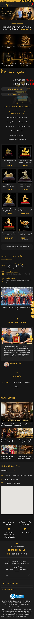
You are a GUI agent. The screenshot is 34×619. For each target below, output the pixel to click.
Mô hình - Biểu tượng (17, 131)
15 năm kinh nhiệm (25, 532)
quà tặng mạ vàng (7, 609)
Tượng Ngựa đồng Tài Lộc (9, 161)
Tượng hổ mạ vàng (20, 616)
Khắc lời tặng (10, 278)
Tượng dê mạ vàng (20, 611)
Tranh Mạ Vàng (9, 126)
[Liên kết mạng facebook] (32, 309)
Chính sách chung (8, 590)
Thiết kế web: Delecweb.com (17, 606)
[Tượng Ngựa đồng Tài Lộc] (9, 152)
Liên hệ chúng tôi (14, 94)
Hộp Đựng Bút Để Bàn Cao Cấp (17, 139)
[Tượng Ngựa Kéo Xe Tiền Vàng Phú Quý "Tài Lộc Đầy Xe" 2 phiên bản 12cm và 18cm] (9, 176)
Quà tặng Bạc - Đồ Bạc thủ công (17, 117)
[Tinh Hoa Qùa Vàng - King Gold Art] (11, 5)
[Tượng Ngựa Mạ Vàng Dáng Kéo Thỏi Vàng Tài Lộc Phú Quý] (9, 200)
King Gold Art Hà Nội (11, 479)
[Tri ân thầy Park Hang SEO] (17, 19)
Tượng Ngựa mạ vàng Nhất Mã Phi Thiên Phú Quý (25, 210)
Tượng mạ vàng (23, 122)
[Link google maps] (32, 1)
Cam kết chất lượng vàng (14, 264)
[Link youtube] (27, 1)
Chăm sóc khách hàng (10, 583)
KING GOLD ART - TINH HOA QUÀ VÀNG (18, 475)
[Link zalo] (24, 1)
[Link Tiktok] (29, 1)
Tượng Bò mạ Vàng (24, 126)
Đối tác (17, 387)
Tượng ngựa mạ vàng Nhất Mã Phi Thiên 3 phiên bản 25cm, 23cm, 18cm (8, 234)
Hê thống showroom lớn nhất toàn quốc (9, 535)
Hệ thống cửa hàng (19, 554)
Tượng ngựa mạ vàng (8, 611)
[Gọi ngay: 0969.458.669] (32, 305)
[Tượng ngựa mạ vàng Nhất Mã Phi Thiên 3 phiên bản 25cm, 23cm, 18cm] (9, 224)
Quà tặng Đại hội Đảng (17, 135)
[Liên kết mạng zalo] (32, 312)
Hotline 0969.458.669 (14, 89)
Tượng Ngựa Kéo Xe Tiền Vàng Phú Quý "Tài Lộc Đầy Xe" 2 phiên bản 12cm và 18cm (9, 186)
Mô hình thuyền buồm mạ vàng (14, 614)
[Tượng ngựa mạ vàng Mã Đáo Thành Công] (25, 224)
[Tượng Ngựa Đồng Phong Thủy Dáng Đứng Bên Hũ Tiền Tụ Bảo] (25, 176)
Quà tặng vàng (10, 122)
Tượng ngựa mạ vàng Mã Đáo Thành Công (25, 234)
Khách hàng (17, 382)
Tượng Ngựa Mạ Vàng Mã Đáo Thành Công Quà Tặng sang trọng (25, 161)
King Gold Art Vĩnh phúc (12, 483)
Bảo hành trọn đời (12, 272)
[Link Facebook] (21, 1)
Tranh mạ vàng (17, 609)
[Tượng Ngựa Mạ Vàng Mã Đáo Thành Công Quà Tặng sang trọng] (25, 152)
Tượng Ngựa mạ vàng (17, 113)
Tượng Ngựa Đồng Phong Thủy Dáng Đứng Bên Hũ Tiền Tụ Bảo (25, 186)
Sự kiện (27, 382)
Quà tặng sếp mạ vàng (16, 613)
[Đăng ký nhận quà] (32, 302)
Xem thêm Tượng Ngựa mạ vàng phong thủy (17, 247)
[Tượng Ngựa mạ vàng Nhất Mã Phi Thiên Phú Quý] (25, 200)
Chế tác (7, 382)
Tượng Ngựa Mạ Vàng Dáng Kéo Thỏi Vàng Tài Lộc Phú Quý (9, 210)
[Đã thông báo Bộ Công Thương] (17, 596)
